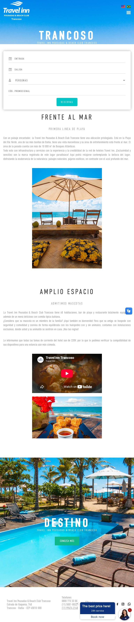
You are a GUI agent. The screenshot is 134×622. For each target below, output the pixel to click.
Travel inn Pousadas (16, 10)
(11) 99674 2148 (70, 608)
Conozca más (67, 541)
